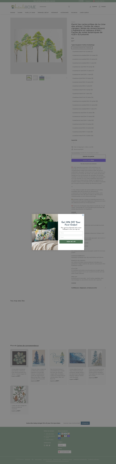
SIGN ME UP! (71, 241)
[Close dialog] (83, 215)
